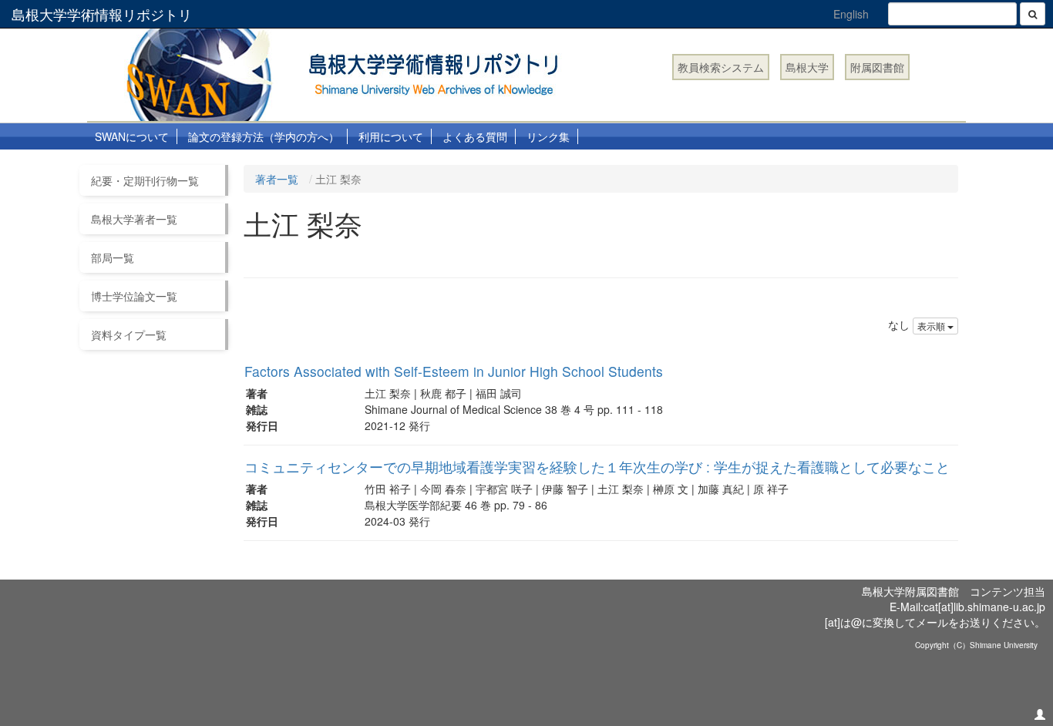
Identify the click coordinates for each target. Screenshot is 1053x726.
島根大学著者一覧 (134, 219)
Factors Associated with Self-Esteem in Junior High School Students (453, 371)
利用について (390, 136)
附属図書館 (877, 67)
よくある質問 (474, 136)
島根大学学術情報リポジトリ (102, 14)
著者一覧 (276, 179)
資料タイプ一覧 (129, 334)
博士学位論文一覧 (134, 296)
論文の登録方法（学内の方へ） (263, 136)
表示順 (932, 325)
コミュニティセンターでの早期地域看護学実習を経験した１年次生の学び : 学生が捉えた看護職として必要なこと (597, 466)
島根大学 (807, 67)
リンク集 (548, 136)
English (851, 14)
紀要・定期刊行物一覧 (145, 180)
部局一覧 (112, 257)
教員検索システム (721, 67)
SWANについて (132, 136)
